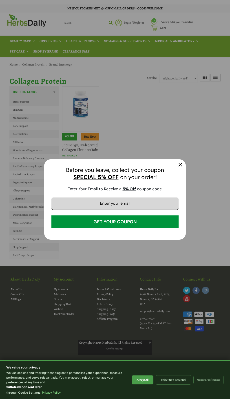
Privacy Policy (51, 392)
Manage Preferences (208, 379)
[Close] (180, 164)
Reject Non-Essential (173, 380)
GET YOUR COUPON (115, 222)
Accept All (142, 380)
